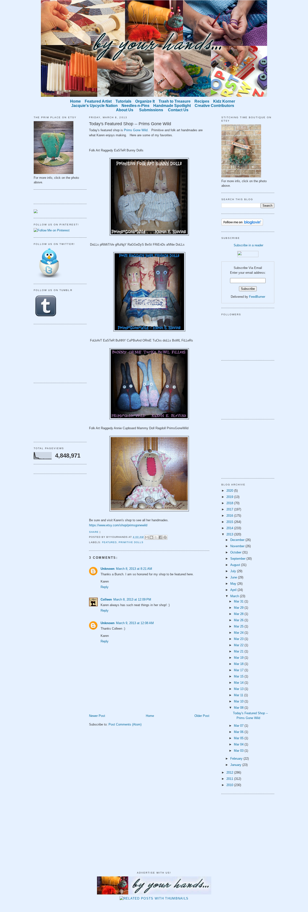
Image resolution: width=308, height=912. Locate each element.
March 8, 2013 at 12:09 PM (132, 599)
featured (109, 542)
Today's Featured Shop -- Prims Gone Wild (130, 123)
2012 (230, 772)
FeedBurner (257, 296)
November (237, 546)
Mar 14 (239, 682)
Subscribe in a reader (248, 245)
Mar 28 (239, 614)
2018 (230, 503)
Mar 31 (239, 601)
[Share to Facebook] (160, 537)
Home (150, 716)
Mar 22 (239, 645)
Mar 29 (239, 607)
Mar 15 (239, 676)
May (233, 583)
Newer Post (97, 716)
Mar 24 (239, 632)
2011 (230, 779)
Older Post (201, 716)
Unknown (108, 569)
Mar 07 (239, 725)
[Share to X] (156, 537)
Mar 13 (239, 689)
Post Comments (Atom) (125, 724)
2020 (230, 490)
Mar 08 (239, 707)
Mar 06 (239, 732)
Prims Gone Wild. (136, 130)
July (233, 571)
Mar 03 (239, 750)
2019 (230, 497)
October (236, 552)
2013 (230, 534)
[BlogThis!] (151, 537)
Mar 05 (239, 738)
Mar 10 (239, 701)
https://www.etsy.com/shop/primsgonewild (118, 525)
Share (94, 532)
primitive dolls (131, 542)
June (234, 577)
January (236, 765)
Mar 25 (239, 626)
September (238, 558)
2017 (230, 509)
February (237, 758)
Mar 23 (239, 639)
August (235, 565)
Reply (105, 587)
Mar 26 (239, 620)
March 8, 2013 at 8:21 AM (134, 569)
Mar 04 (239, 744)
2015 (230, 522)
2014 (230, 528)
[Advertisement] (58, 353)
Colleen (106, 599)
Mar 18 (239, 664)
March (235, 596)
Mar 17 (239, 670)
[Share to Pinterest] (165, 537)
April (233, 590)
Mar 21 (239, 651)
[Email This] (146, 537)
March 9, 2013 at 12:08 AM (135, 623)
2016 (230, 515)
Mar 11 (239, 695)
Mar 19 (239, 657)
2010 (230, 785)
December (237, 540)
